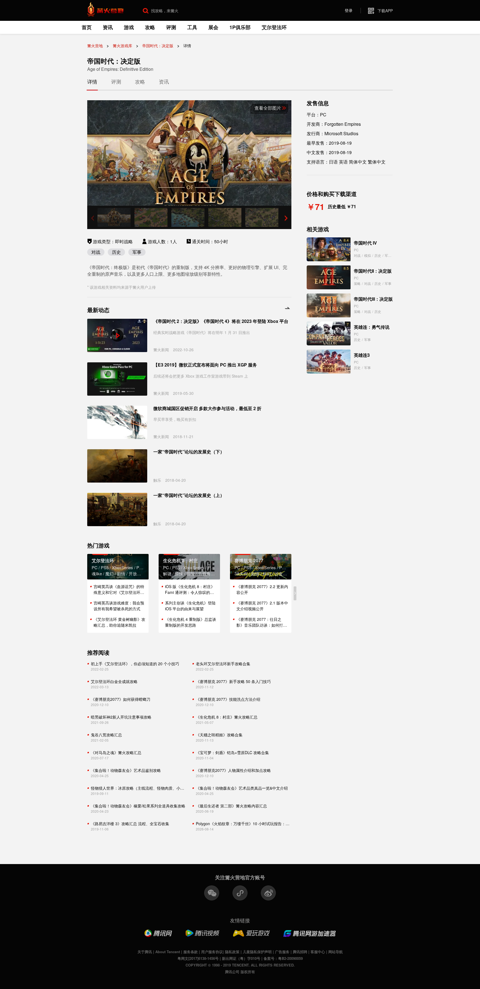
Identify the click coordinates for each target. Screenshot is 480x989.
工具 (192, 27)
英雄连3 (362, 355)
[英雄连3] (329, 361)
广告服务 (282, 951)
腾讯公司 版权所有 (240, 971)
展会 (213, 27)
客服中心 (318, 951)
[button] (286, 218)
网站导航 (335, 951)
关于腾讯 (145, 951)
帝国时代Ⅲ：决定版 (373, 299)
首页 (87, 27)
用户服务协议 (212, 951)
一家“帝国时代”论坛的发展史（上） (188, 495)
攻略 (150, 27)
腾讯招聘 (300, 951)
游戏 (129, 27)
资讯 (108, 27)
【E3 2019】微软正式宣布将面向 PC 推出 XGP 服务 (205, 365)
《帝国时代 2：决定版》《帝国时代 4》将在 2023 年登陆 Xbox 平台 (220, 321)
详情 (92, 81)
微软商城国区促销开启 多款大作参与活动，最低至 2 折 (207, 408)
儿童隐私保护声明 (257, 951)
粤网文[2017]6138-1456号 (198, 958)
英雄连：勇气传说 (371, 327)
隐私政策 (232, 951)
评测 (171, 27)
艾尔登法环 (274, 27)
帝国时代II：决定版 (373, 271)
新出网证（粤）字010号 (241, 958)
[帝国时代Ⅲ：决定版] (329, 305)
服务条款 (190, 951)
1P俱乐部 (240, 27)
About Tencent (167, 951)
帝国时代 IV (365, 243)
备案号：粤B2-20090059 (283, 958)
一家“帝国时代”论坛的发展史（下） (188, 452)
